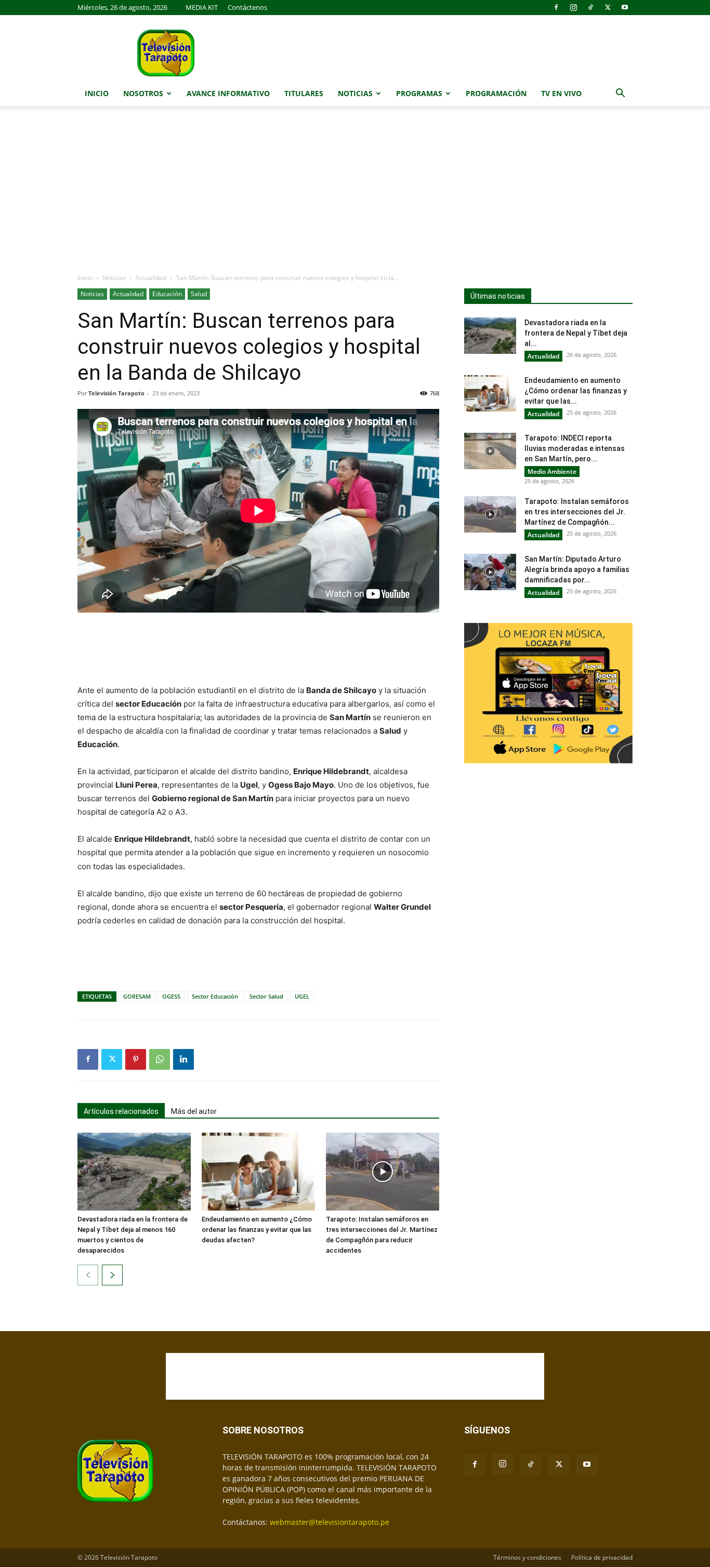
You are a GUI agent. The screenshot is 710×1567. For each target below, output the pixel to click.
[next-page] (112, 1275)
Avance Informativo (228, 93)
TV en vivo (561, 93)
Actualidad (151, 277)
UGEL (302, 996)
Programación (496, 93)
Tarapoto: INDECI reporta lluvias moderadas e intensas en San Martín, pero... (574, 448)
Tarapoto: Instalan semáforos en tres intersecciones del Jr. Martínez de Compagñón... (576, 511)
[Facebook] (556, 7)
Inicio (97, 93)
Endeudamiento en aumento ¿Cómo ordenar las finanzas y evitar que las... (575, 390)
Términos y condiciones (527, 1557)
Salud (199, 293)
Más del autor (194, 1111)
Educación (167, 293)
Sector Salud (266, 996)
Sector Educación (215, 996)
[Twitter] (607, 7)
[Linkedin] (183, 1059)
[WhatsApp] (159, 1059)
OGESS (171, 996)
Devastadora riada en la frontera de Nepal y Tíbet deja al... (575, 333)
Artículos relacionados (121, 1111)
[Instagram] (573, 7)
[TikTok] (590, 7)
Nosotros (143, 93)
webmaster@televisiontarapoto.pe (329, 1522)
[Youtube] (625, 7)
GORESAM (137, 996)
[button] (620, 94)
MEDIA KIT (202, 7)
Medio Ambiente (552, 471)
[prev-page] (87, 1275)
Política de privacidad (602, 1557)
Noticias (355, 93)
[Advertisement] (355, 195)
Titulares (303, 93)
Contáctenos (247, 7)
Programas (419, 93)
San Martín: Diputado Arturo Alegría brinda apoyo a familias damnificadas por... (576, 569)
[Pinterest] (135, 1059)
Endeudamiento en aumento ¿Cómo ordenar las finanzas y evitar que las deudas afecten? (257, 1229)
